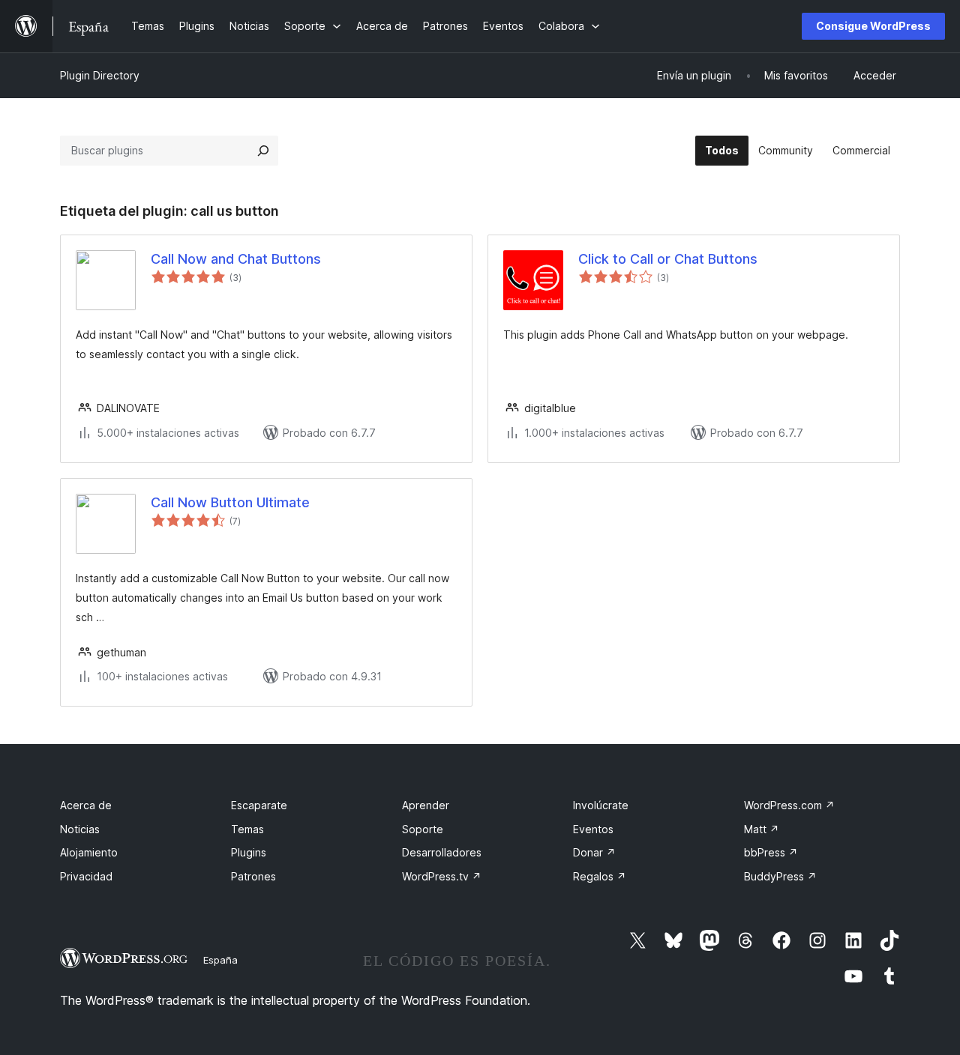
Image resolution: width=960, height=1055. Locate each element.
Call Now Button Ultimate (230, 502)
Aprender (425, 805)
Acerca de (86, 805)
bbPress (771, 852)
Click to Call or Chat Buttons (668, 259)
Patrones (253, 876)
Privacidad (86, 876)
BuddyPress (780, 876)
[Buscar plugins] (263, 151)
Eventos (593, 829)
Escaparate (259, 805)
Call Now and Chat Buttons (236, 259)
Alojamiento (89, 852)
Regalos (599, 876)
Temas (247, 829)
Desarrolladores (442, 852)
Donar (594, 852)
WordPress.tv (442, 876)
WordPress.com (789, 805)
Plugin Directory (100, 75)
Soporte (422, 829)
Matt (761, 829)
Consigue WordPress (873, 25)
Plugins (248, 852)
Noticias (80, 829)
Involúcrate (600, 805)
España (220, 960)
